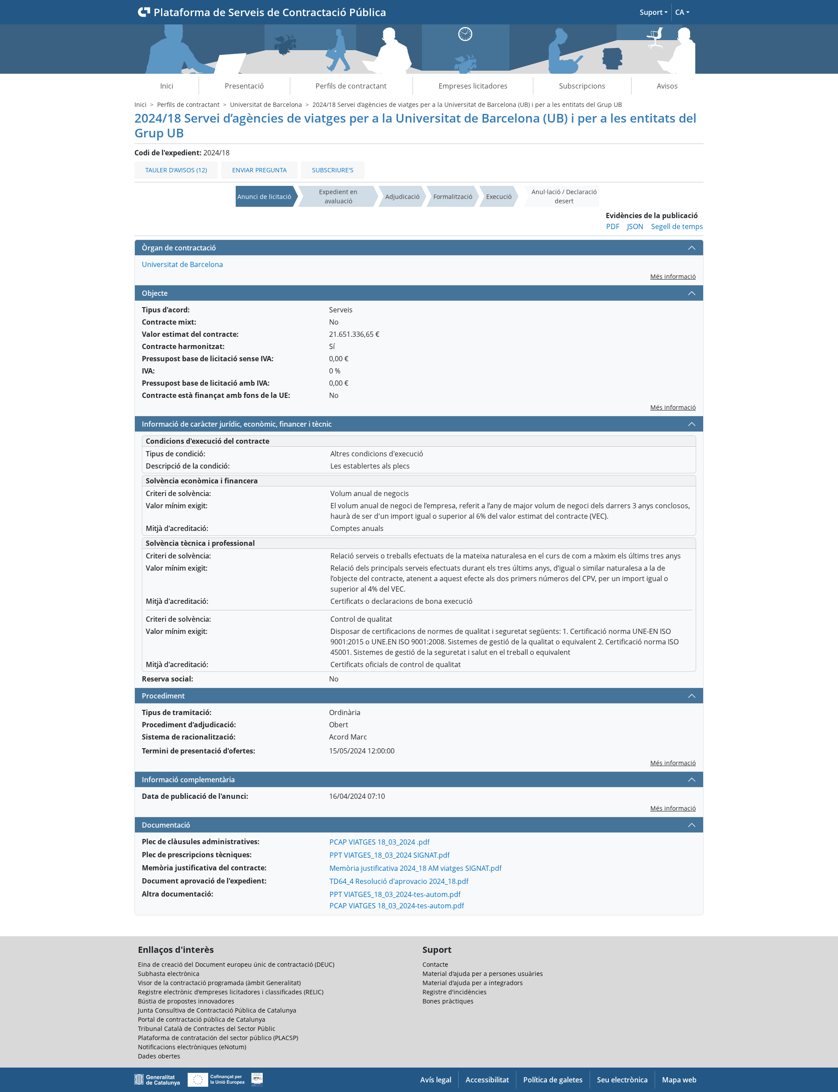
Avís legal (435, 1080)
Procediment (163, 696)
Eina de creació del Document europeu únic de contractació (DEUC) (236, 964)
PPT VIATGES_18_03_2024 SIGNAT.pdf (390, 855)
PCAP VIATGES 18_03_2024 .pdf (379, 842)
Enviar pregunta (259, 170)
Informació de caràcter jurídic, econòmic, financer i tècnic (237, 424)
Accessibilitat (487, 1080)
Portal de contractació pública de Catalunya (201, 1019)
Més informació (673, 276)
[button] (654, 12)
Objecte (155, 293)
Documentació (166, 825)
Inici (166, 86)
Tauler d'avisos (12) (176, 170)
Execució (499, 196)
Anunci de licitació (264, 196)
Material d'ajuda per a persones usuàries (482, 973)
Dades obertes (159, 1056)
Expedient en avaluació (338, 196)
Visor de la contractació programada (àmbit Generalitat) (219, 983)
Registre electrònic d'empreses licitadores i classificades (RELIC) (230, 992)
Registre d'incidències (454, 992)
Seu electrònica (622, 1080)
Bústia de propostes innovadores (186, 1001)
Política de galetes (553, 1080)
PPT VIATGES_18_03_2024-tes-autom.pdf (395, 894)
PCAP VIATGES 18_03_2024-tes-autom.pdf (397, 906)
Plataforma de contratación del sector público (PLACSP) (218, 1038)
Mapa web (679, 1080)
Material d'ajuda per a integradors (472, 983)
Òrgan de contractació (179, 248)
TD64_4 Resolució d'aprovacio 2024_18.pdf (399, 881)
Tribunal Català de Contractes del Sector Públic (206, 1028)
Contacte (435, 964)
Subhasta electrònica (168, 973)
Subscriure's (333, 170)
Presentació (244, 86)
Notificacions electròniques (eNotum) (192, 1047)
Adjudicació (402, 196)
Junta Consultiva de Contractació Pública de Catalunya (217, 1010)
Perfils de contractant (351, 86)
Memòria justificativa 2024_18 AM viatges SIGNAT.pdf (415, 868)
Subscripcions (582, 86)
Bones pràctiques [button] (448, 1001)
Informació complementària (188, 779)
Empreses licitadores (473, 86)
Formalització (452, 196)
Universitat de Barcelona (266, 104)
